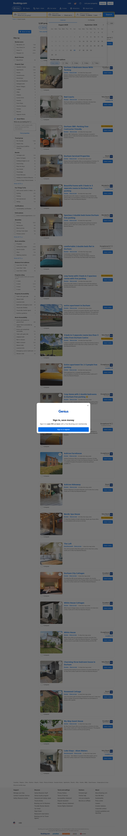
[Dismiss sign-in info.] (88, 405)
